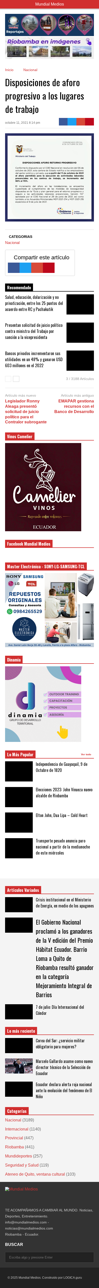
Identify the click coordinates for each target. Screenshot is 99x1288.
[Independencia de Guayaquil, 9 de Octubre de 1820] (19, 771)
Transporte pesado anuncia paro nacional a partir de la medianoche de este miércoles (63, 847)
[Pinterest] (89, 121)
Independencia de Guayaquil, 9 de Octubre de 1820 (61, 767)
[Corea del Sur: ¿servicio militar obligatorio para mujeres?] (19, 1045)
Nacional (12, 242)
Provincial (14, 1138)
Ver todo (86, 754)
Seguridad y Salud (22, 1165)
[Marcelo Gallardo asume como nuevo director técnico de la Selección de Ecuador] (19, 1066)
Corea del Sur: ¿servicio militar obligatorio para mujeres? (60, 1044)
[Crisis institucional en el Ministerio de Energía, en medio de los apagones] (19, 904)
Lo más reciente (21, 1031)
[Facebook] (63, 121)
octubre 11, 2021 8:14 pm (22, 122)
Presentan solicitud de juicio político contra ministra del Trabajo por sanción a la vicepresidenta (33, 331)
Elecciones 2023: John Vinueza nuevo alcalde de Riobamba (64, 793)
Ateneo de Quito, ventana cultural (35, 1174)
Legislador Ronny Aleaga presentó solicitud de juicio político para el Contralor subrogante (26, 411)
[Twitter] (72, 121)
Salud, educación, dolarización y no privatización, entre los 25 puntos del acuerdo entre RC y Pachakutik (34, 303)
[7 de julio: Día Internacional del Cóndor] (19, 1011)
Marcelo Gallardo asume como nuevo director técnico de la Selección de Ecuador (64, 1067)
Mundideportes (18, 1156)
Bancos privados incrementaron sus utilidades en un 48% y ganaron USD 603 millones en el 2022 (34, 359)
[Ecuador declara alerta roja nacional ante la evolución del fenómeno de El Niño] (19, 1089)
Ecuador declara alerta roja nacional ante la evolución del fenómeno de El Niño (64, 1090)
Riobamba (14, 1147)
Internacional (16, 1129)
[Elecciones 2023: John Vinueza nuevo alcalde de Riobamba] (19, 797)
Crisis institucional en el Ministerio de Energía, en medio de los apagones (65, 903)
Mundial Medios (49, 4)
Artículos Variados (23, 890)
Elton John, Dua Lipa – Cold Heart (62, 815)
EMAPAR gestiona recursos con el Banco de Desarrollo (74, 406)
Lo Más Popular (20, 754)
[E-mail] (80, 121)
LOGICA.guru (72, 1277)
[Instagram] (7, 1199)
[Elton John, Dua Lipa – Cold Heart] (19, 822)
